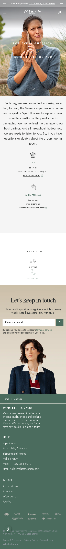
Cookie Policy (46, 540)
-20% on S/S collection (42, 3)
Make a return (10, 459)
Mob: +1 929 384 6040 (17, 464)
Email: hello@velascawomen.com (21, 469)
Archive (7, 501)
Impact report (10, 443)
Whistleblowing (10, 544)
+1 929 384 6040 (31, 175)
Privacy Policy (31, 540)
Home (6, 399)
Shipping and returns (14, 454)
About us (8, 491)
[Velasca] (32, 12)
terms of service (44, 330)
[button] (5, 13)
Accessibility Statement (15, 448)
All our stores (10, 486)
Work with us (10, 496)
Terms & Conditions (12, 540)
